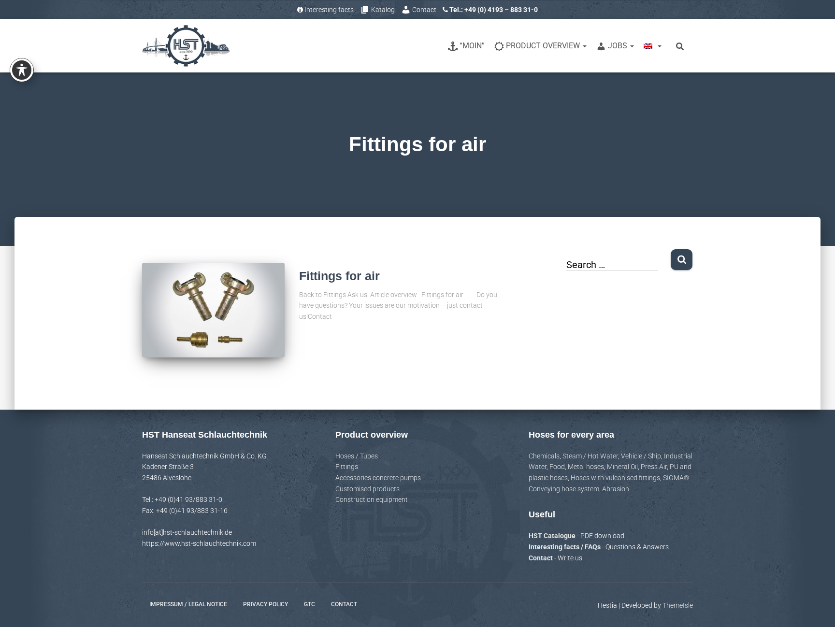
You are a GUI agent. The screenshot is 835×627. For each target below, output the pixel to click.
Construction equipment (371, 499)
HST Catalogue (553, 536)
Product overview (544, 45)
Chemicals (544, 456)
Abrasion (615, 489)
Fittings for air (339, 276)
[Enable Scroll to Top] (816, 608)
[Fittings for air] (213, 310)
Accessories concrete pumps (378, 478)
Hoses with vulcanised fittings (615, 478)
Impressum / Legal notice (188, 604)
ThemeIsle (677, 605)
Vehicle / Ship (641, 456)
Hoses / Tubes (356, 456)
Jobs (618, 45)
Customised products (367, 489)
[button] (584, 45)
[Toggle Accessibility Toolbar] (21, 70)
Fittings (346, 466)
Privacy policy (265, 604)
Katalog (383, 10)
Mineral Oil (622, 466)
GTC (309, 604)
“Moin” (472, 45)
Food (557, 466)
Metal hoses (586, 466)
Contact (424, 10)
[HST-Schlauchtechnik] (186, 46)
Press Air (654, 466)
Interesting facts (329, 10)
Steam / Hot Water (590, 456)
